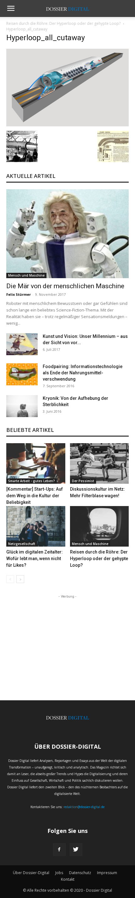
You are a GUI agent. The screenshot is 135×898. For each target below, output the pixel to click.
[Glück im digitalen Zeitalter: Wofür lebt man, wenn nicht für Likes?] (35, 526)
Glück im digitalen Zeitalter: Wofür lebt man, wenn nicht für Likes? (34, 558)
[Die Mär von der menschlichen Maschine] (67, 233)
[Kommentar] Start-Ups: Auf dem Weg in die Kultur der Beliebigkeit (34, 496)
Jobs (59, 872)
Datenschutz (80, 872)
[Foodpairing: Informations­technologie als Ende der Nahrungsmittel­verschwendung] (22, 374)
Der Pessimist (83, 481)
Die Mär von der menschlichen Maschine (65, 286)
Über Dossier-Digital (31, 872)
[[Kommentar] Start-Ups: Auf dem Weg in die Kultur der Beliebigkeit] (35, 463)
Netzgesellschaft (21, 544)
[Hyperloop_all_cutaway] (67, 124)
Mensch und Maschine (26, 275)
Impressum (107, 872)
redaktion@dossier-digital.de (84, 807)
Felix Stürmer (18, 294)
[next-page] (20, 579)
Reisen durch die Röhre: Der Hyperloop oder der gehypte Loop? (63, 23)
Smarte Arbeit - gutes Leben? (31, 481)
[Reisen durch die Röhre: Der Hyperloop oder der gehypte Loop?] (99, 526)
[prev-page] (10, 579)
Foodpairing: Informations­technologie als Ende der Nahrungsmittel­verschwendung (82, 373)
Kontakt (67, 879)
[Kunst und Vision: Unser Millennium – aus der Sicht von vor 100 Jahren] (22, 344)
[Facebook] (59, 849)
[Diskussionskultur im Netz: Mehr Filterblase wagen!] (99, 463)
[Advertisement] (67, 639)
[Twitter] (76, 849)
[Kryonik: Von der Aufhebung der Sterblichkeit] (22, 406)
